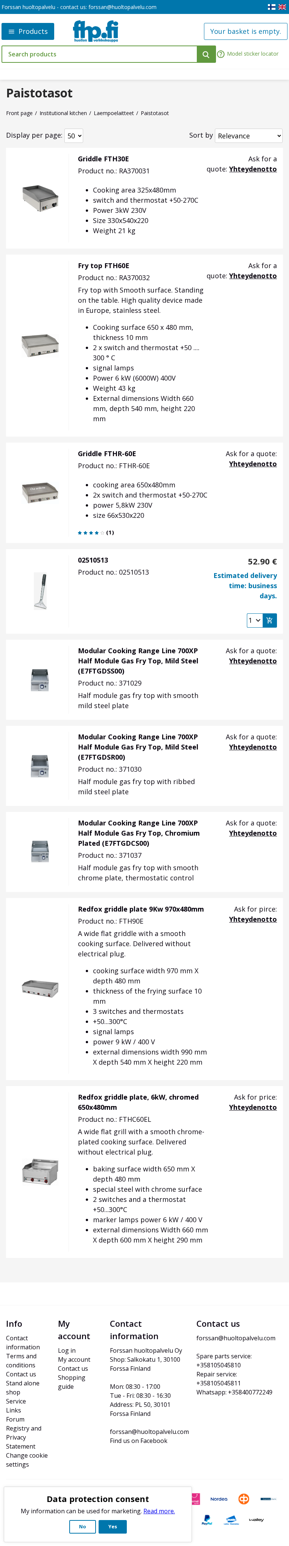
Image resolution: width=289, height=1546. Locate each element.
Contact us (21, 1374)
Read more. (159, 1511)
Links (13, 1410)
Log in (67, 1350)
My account (74, 1359)
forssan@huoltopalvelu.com (122, 7)
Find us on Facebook (138, 1441)
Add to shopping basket (270, 620)
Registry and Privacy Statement (24, 1437)
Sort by (201, 135)
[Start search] (206, 54)
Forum (15, 1419)
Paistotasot (39, 93)
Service (16, 1401)
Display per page (33, 135)
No (82, 1526)
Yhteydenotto (253, 168)
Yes (112, 1526)
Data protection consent (98, 1499)
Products (33, 31)
